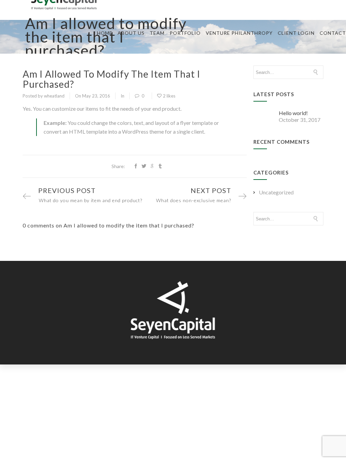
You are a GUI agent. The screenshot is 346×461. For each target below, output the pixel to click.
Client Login (296, 33)
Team (157, 33)
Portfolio (185, 33)
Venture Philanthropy (239, 33)
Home (105, 33)
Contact (333, 33)
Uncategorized (276, 192)
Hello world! (293, 113)
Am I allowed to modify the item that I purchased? (111, 79)
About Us (131, 33)
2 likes (169, 96)
